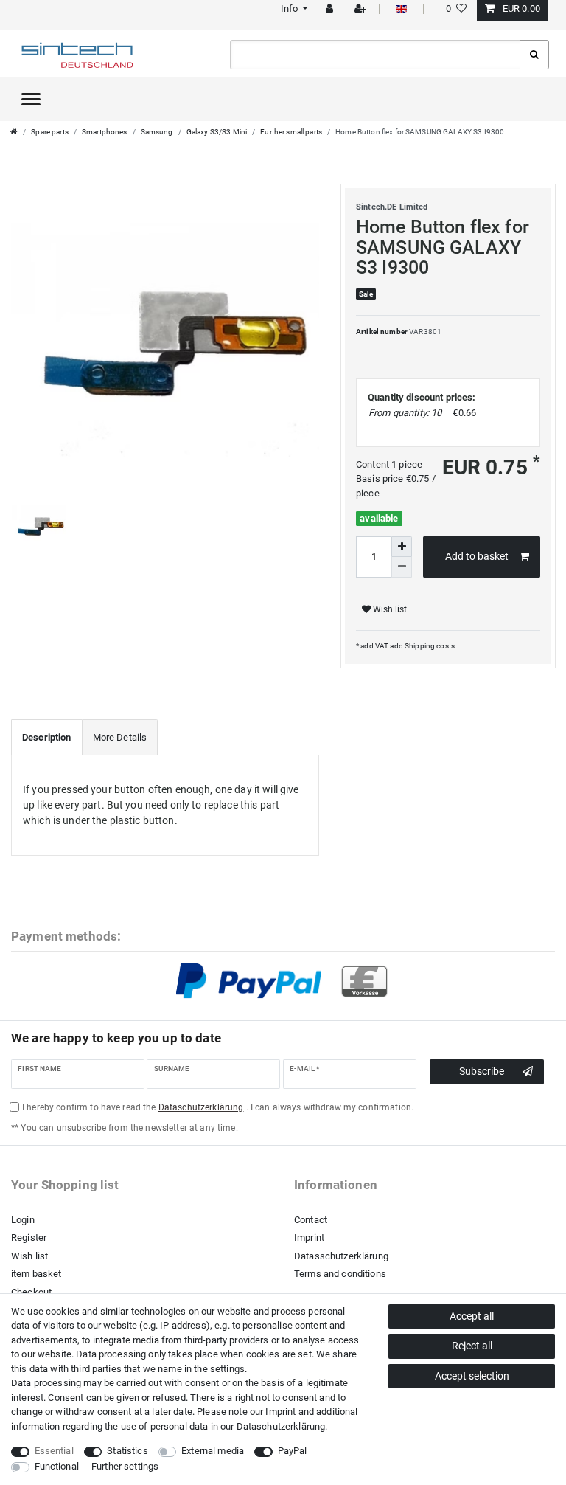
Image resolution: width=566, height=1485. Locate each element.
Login (23, 1219)
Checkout (31, 1292)
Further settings (124, 1466)
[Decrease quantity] (401, 567)
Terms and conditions (340, 1273)
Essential (54, 1450)
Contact (310, 1219)
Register (28, 1237)
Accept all (472, 1316)
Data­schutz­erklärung (281, 1426)
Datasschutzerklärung (341, 1255)
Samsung (157, 131)
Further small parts (291, 131)
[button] (292, 8)
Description (46, 737)
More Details (120, 737)
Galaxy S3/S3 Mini (216, 131)
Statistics (127, 1450)
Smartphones (104, 131)
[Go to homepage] (14, 131)
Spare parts (50, 131)
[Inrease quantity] (401, 546)
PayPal (292, 1450)
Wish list (389, 609)
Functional (57, 1466)
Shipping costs (429, 646)
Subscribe (481, 1071)
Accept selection (472, 1376)
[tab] (47, 737)
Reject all (472, 1345)
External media (212, 1450)
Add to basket (477, 556)
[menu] (31, 99)
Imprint (309, 1237)
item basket (36, 1273)
